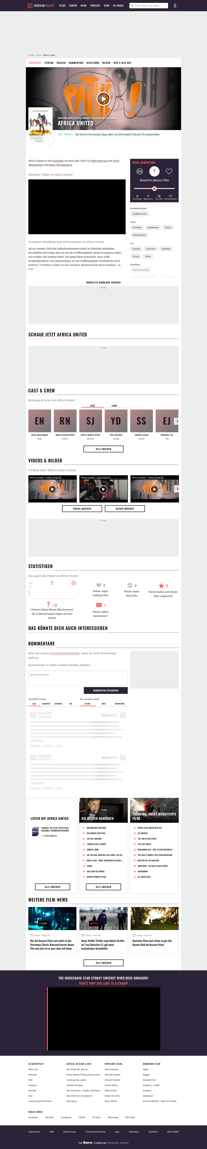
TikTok (82, 1117)
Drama (168, 227)
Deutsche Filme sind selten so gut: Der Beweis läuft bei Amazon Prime (152, 942)
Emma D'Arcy (111, 1085)
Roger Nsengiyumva (60, 165)
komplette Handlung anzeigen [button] (103, 282)
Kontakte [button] (46, 703)
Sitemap (32, 1074)
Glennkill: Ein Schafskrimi (79, 1095)
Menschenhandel (141, 270)
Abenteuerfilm (139, 235)
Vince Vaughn (112, 1069)
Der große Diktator (96, 833)
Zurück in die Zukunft (96, 844)
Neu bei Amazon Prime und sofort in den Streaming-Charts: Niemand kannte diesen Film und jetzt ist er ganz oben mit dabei (52, 944)
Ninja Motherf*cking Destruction (83, 1074)
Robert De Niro (112, 1095)
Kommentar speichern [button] (105, 690)
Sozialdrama (153, 227)
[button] (137, 197)
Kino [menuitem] (106, 5)
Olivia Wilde (111, 1101)
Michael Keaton (112, 1074)
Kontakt (32, 1090)
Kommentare (76, 62)
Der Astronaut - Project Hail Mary (83, 1090)
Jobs (117, 1131)
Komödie (137, 227)
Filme (38, 55)
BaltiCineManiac (50, 835)
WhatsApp (113, 1117)
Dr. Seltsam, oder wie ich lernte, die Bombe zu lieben (105, 854)
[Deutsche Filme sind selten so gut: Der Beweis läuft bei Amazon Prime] (155, 918)
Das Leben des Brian (96, 871)
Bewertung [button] (120, 703)
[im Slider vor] (177, 421)
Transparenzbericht (96, 1131)
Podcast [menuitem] (95, 5)
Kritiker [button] (58, 703)
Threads (96, 1117)
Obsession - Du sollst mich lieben (153, 865)
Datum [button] (87, 703)
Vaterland (148, 1095)
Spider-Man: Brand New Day (150, 827)
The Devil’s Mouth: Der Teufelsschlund (155, 854)
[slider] (154, 188)
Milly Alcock (111, 1090)
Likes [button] (104, 703)
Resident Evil (149, 1079)
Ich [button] (70, 703)
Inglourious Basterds (96, 827)
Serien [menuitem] (73, 5)
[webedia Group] (103, 1143)
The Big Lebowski (94, 838)
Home (31, 55)
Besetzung (93, 62)
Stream (49, 62)
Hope (145, 1069)
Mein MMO (173, 1131)
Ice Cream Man (144, 876)
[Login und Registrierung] (175, 5)
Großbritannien (140, 213)
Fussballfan (168, 277)
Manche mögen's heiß (96, 876)
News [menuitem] (84, 5)
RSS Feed (130, 1117)
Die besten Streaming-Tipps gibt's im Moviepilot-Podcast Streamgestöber (117, 134)
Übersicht (35, 62)
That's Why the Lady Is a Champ (103, 983)
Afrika (147, 256)
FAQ (30, 1079)
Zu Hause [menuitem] (118, 5)
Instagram (66, 1117)
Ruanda (136, 248)
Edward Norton (112, 1079)
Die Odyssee (143, 833)
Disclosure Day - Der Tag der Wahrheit (155, 849)
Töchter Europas (75, 1085)
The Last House (144, 844)
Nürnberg (72, 1101)
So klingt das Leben (76, 1079)
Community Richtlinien (40, 1101)
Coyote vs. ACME (151, 1085)
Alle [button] (34, 703)
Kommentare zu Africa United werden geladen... (60, 665)
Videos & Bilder (45, 460)
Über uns (33, 1069)
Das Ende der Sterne (77, 1069)
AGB (52, 1131)
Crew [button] (114, 405)
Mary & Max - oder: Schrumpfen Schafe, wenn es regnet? (105, 860)
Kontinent (150, 248)
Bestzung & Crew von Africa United (51, 400)
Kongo (136, 256)
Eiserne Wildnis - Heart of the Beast (161, 1101)
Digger (146, 1074)
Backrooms (143, 871)
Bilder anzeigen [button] (125, 508)
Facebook (33, 1117)
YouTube (49, 1117)
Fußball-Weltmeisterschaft (145, 277)
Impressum (34, 1131)
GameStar (134, 1131)
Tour (30, 1095)
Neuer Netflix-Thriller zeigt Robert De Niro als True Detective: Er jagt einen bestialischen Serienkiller (102, 944)
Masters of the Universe (148, 860)
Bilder (106, 62)
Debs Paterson (99, 160)
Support (32, 1085)
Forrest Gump (93, 849)
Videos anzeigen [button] (82, 508)
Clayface (147, 1090)
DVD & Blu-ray (122, 62)
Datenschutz (69, 1131)
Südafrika (166, 248)
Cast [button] (92, 405)
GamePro (153, 1131)
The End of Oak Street (147, 838)
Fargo (89, 865)
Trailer (61, 62)
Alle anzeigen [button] (103, 449)
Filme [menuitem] (62, 5)
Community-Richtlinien (65, 653)
